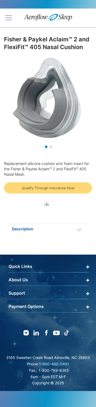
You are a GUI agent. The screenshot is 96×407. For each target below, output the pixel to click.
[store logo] (48, 18)
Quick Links (20, 266)
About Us (18, 279)
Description (22, 229)
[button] (45, 146)
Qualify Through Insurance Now (48, 188)
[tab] (48, 229)
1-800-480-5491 (54, 364)
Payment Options (26, 306)
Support (17, 293)
